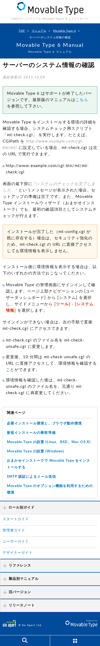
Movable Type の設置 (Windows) (35, 451)
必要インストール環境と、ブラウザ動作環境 (44, 423)
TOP (22, 31)
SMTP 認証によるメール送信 (31, 476)
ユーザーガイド (16, 541)
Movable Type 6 (64, 31)
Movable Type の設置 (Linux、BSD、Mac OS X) (49, 442)
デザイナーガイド (18, 553)
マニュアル (39, 31)
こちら (81, 100)
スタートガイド (16, 519)
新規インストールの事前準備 (31, 433)
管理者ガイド (14, 530)
